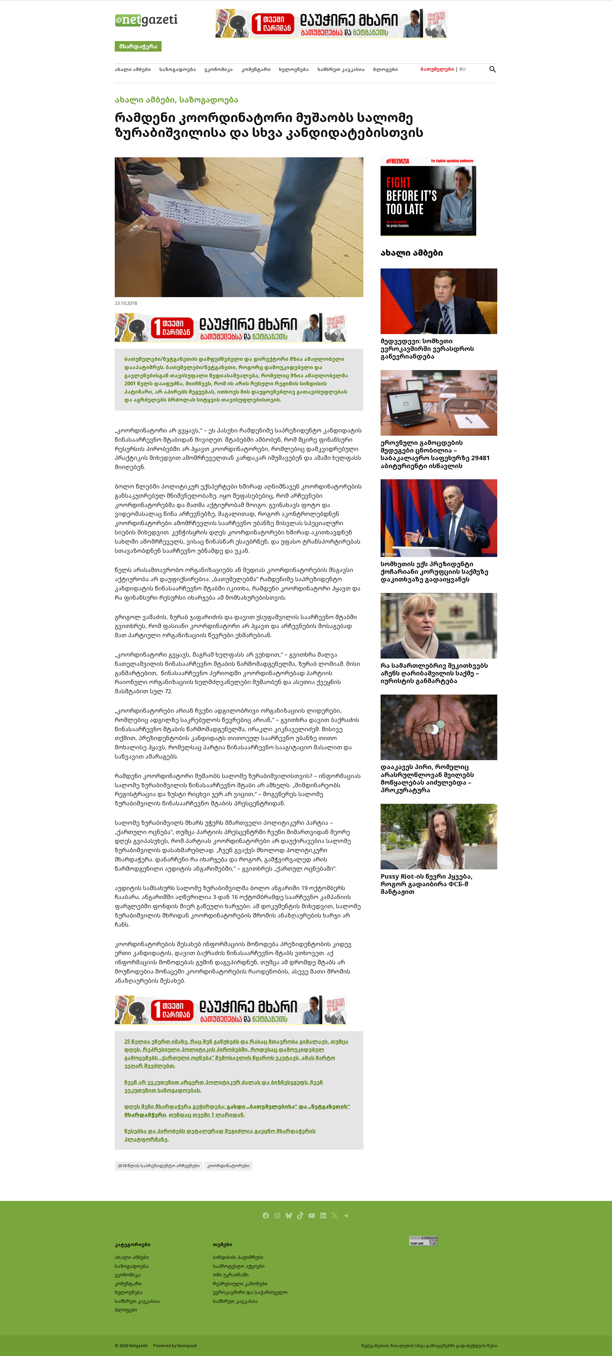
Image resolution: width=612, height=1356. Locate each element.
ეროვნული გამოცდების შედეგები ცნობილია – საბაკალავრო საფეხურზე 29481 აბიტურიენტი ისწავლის (435, 454)
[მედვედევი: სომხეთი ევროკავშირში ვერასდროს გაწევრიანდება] (439, 302)
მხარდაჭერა (138, 46)
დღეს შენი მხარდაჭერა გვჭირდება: (175, 1106)
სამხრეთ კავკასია (341, 69)
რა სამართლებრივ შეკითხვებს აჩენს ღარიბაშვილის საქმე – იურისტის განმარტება (434, 673)
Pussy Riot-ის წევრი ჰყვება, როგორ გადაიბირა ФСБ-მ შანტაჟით (427, 884)
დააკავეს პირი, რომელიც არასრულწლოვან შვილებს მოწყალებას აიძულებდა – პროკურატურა (427, 778)
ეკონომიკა (218, 69)
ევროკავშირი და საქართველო (250, 1292)
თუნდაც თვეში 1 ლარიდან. (207, 1114)
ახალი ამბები (133, 69)
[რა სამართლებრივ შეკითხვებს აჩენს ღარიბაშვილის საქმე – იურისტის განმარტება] (439, 626)
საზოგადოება (177, 69)
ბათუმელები (437, 69)
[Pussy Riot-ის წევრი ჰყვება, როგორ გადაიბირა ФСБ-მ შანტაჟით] (439, 837)
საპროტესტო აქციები (239, 1266)
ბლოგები (385, 69)
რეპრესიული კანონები (240, 1284)
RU (462, 69)
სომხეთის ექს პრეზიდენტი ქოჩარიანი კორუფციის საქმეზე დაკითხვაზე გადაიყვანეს (434, 571)
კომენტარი (256, 69)
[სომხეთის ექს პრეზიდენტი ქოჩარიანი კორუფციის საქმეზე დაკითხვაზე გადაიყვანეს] (439, 519)
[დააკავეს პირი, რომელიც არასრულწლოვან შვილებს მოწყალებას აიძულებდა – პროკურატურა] (439, 728)
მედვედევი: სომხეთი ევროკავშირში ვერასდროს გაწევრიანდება (427, 348)
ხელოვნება (294, 69)
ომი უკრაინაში (231, 1275)
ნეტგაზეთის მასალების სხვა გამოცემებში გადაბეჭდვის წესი (429, 1345)
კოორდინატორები (228, 1165)
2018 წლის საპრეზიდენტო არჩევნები (159, 1165)
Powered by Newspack (175, 1345)
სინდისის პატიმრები (238, 1257)
